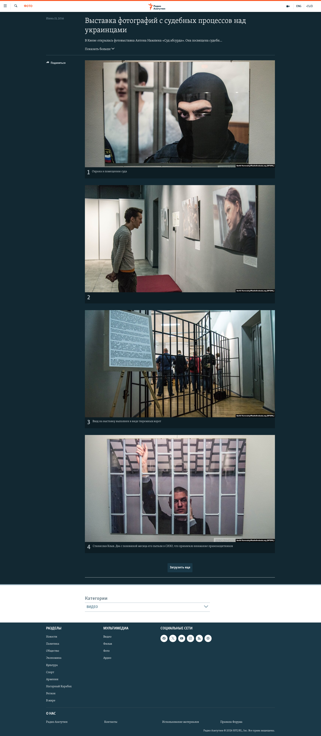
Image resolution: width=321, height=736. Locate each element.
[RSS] (199, 638)
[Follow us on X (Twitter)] (172, 638)
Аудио (107, 658)
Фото (28, 6)
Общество (52, 650)
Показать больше (98, 49)
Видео (107, 636)
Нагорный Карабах (59, 686)
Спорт (50, 672)
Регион (51, 693)
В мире (50, 700)
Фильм (107, 643)
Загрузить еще (180, 567)
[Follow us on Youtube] (181, 638)
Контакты (110, 722)
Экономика (53, 658)
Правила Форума (231, 722)
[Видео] (288, 6)
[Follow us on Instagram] (190, 638)
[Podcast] (208, 638)
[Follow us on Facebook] (164, 638)
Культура (52, 665)
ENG (298, 6)
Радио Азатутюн (57, 722)
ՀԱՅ (309, 6)
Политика (52, 643)
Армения (52, 679)
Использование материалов (180, 722)
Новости (51, 636)
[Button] (56, 63)
